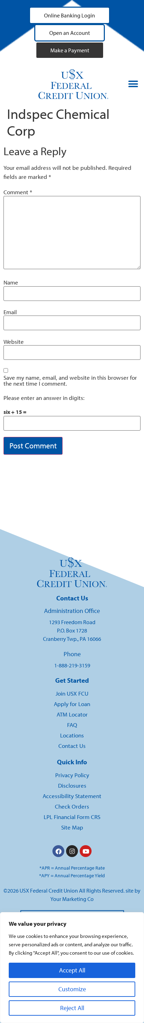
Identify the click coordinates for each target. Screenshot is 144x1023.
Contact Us (72, 745)
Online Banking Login (69, 15)
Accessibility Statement (72, 796)
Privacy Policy (72, 775)
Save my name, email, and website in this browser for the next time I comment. (70, 381)
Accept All (72, 970)
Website (13, 342)
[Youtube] (86, 851)
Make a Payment (69, 50)
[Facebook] (58, 851)
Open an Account (69, 32)
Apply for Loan (72, 703)
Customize (72, 989)
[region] (72, 967)
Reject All (72, 1008)
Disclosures (72, 785)
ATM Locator (72, 714)
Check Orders (72, 806)
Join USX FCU (72, 693)
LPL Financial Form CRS (72, 816)
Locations (72, 735)
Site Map (72, 827)
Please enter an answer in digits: (44, 398)
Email (10, 312)
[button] (133, 84)
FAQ (72, 724)
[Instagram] (72, 851)
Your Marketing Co (72, 898)
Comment (17, 192)
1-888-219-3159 (72, 665)
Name (10, 283)
